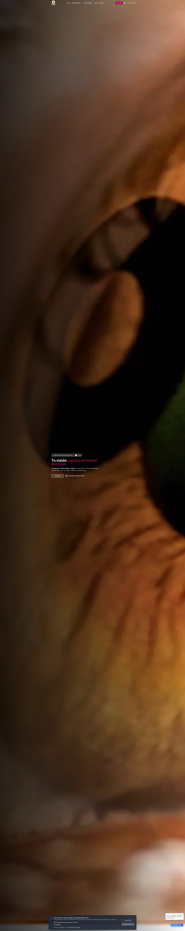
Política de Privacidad (75, 927)
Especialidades (87, 3)
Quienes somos (76, 3)
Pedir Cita (119, 2)
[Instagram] (124, 3)
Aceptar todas (128, 920)
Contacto (101, 3)
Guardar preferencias (128, 924)
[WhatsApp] (127, 3)
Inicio (68, 3)
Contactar (57, 476)
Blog (96, 3)
